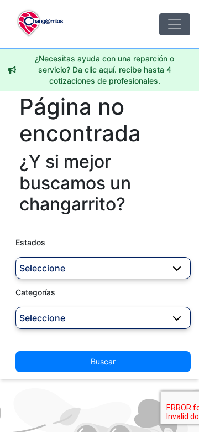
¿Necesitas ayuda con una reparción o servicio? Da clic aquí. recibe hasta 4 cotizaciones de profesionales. (104, 69)
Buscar (103, 361)
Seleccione (42, 268)
